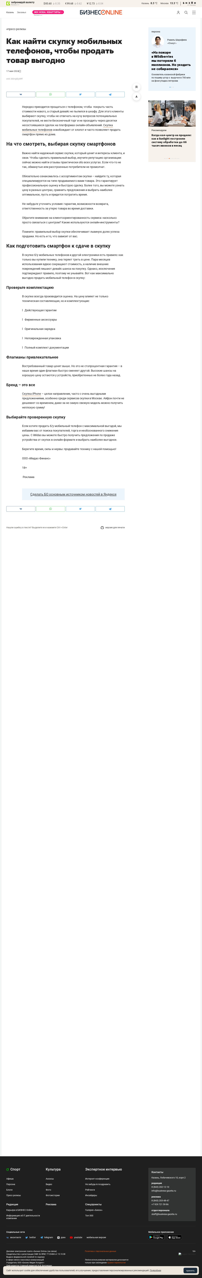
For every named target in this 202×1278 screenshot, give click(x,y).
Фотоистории (53, 1195)
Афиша (10, 1178)
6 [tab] (172, 158)
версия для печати (115, 527)
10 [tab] (178, 158)
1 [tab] (164, 158)
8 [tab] (175, 158)
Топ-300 (89, 1215)
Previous (152, 87)
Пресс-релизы (17, 29)
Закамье (21, 12)
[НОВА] (48, 13)
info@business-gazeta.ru (164, 1190)
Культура (53, 1169)
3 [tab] (173, 87)
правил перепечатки (116, 1263)
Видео (49, 1184)
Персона (10, 1184)
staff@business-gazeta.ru (164, 1214)
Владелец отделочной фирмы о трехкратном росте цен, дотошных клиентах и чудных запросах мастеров (178, 73)
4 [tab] (169, 158)
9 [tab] (177, 158)
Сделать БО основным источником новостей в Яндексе (73, 494)
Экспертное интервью (103, 1169)
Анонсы (50, 1178)
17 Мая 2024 (12, 71)
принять (190, 1270)
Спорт (15, 1169)
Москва (164, 3)
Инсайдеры (91, 1195)
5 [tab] (170, 158)
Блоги (9, 1190)
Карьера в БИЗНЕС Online (19, 1210)
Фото (48, 1190)
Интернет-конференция (97, 1178)
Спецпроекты (93, 1204)
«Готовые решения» (184, 43)
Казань (145, 3)
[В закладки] (136, 87)
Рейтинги (90, 1190)
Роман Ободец (182, 40)
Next (192, 87)
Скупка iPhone (31, 393)
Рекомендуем (171, 130)
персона (156, 31)
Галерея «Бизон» (94, 1210)
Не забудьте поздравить (97, 1184)
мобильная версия (96, 1237)
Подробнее (155, 1270)
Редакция (12, 1204)
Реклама (51, 1204)
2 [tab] (171, 87)
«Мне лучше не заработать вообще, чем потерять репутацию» (177, 58)
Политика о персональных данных (100, 1251)
